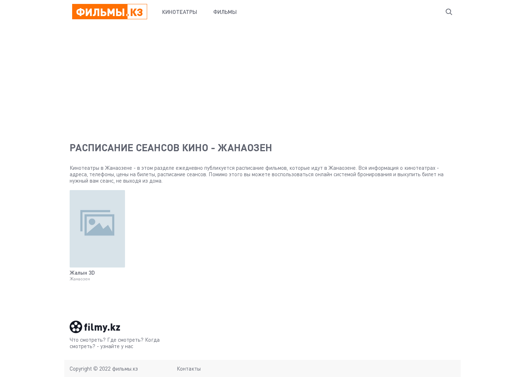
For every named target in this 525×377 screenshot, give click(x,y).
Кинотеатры (179, 12)
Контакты (189, 368)
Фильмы (225, 12)
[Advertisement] (262, 77)
